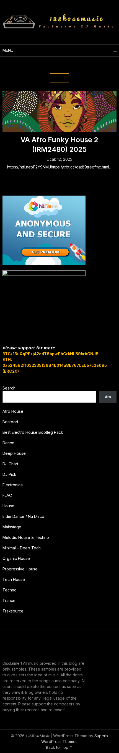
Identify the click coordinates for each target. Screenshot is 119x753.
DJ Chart (10, 463)
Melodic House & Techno (25, 537)
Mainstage (11, 526)
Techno (9, 590)
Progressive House (20, 569)
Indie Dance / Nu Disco (23, 516)
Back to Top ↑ (59, 747)
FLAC (7, 495)
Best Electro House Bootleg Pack (32, 432)
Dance (8, 442)
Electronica (12, 484)
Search (8, 388)
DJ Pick (9, 474)
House (8, 505)
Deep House (14, 453)
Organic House (16, 558)
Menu (8, 50)
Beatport (10, 421)
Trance (8, 600)
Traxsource (13, 611)
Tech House (13, 579)
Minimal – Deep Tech (21, 548)
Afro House (12, 411)
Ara (108, 396)
